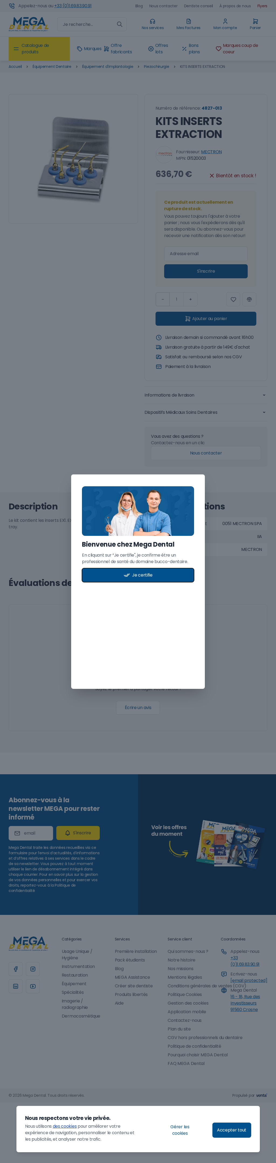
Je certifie (142, 575)
